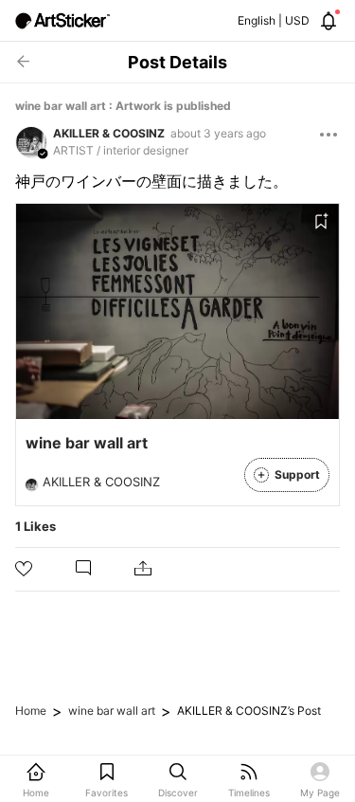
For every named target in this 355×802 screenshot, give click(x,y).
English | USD (274, 20)
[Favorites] (321, 222)
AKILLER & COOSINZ (109, 133)
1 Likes (35, 526)
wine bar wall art (111, 710)
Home (30, 710)
